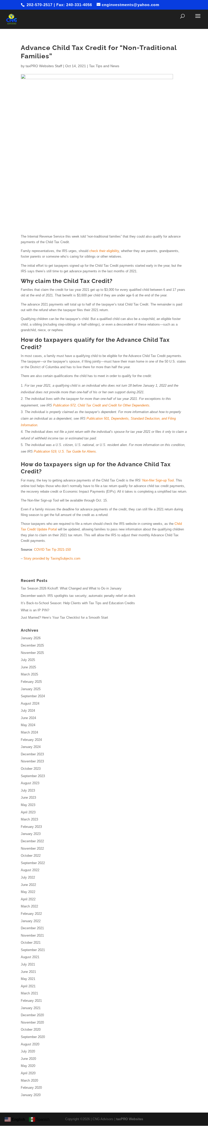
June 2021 (28, 972)
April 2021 (28, 986)
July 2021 (28, 964)
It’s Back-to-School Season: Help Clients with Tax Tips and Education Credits (78, 603)
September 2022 (33, 863)
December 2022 (32, 841)
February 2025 (31, 682)
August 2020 (30, 1044)
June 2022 (28, 885)
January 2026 (31, 638)
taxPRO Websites (129, 1119)
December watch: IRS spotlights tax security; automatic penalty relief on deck (78, 596)
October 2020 (31, 1029)
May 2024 (28, 725)
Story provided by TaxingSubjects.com (52, 558)
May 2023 (28, 805)
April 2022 (28, 899)
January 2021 (31, 1008)
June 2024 (28, 718)
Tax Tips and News (104, 66)
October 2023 (31, 769)
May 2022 (28, 892)
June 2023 (28, 797)
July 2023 (28, 790)
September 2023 (33, 776)
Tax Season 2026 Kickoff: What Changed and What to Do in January (71, 588)
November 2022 (32, 848)
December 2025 (32, 645)
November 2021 (32, 935)
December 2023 (32, 754)
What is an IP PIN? (35, 610)
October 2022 (31, 855)
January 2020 (31, 1095)
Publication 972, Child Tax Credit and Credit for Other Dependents (101, 405)
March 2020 (29, 1080)
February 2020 (31, 1087)
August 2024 (30, 703)
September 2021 (33, 950)
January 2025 (31, 689)
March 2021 (29, 993)
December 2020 (32, 1015)
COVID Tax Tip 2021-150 (52, 549)
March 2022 (29, 906)
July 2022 (28, 877)
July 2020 (28, 1051)
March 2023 (29, 819)
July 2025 (28, 660)
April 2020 (28, 1073)
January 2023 (31, 834)
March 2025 (29, 674)
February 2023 (31, 827)
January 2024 (31, 747)
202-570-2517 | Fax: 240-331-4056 (58, 5)
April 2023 (28, 812)
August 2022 (30, 870)
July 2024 (28, 710)
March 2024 (29, 732)
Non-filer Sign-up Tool (158, 480)
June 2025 (28, 667)
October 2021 (31, 942)
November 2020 (32, 1022)
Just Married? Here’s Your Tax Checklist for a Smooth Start (64, 617)
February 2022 (31, 914)
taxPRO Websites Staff (44, 66)
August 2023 (30, 783)
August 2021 (30, 957)
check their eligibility (104, 251)
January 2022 (31, 921)
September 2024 (33, 696)
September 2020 (33, 1037)
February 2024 (31, 740)
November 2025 (32, 653)
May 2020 (28, 1066)
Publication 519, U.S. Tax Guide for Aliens (65, 451)
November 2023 (32, 761)
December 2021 (32, 928)
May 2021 (28, 979)
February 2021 (31, 1001)
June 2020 (28, 1059)
